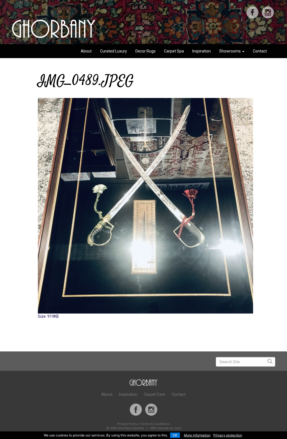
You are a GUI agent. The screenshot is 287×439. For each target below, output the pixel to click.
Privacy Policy (127, 424)
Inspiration (201, 51)
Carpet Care (154, 394)
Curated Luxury (113, 51)
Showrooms (230, 51)
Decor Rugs (145, 51)
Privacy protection (227, 435)
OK (175, 435)
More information (197, 435)
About (86, 51)
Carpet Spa (174, 51)
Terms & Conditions (155, 424)
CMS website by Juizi (165, 428)
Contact (260, 51)
